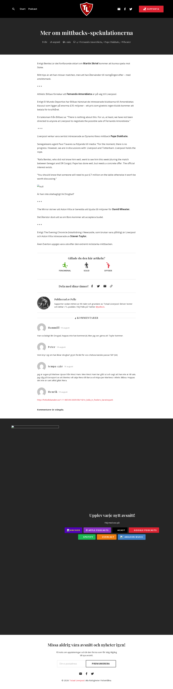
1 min (68, 41)
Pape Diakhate (112, 41)
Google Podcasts (145, 530)
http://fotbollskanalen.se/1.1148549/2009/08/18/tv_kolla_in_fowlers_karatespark (75, 399)
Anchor (74, 530)
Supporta (153, 9)
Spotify (88, 536)
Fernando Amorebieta (91, 41)
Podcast (32, 8)
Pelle (44, 41)
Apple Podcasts (98, 530)
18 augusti (55, 41)
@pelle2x (100, 306)
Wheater (126, 41)
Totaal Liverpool (76, 680)
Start (23, 8)
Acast (121, 530)
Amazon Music (133, 536)
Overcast (107, 536)
